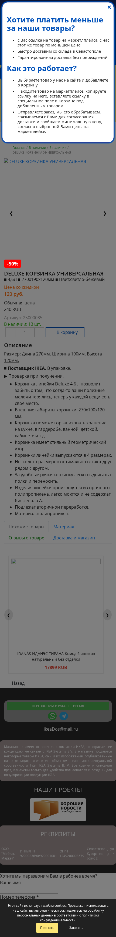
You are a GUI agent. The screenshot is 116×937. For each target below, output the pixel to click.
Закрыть (76, 927)
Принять (47, 927)
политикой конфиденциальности (69, 917)
